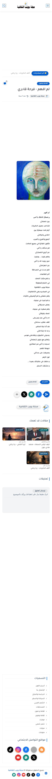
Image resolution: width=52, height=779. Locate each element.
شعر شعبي (40, 724)
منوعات (42, 733)
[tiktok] (10, 750)
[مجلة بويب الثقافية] (26, 6)
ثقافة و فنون (40, 711)
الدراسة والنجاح (39, 694)
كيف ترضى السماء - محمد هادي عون (39, 446)
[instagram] (18, 750)
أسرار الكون (40, 686)
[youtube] (18, 758)
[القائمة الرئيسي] (48, 6)
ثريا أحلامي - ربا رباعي (17, 445)
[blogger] (42, 750)
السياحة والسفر (38, 699)
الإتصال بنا (40, 690)
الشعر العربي (39, 703)
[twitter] (34, 758)
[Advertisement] (26, 42)
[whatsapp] (26, 758)
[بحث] (4, 6)
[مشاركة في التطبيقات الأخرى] (17, 394)
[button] (39, 394)
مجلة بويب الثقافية (38, 96)
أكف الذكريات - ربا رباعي (20, 73)
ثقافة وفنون (43, 83)
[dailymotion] (34, 750)
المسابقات (40, 707)
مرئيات (42, 728)
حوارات (42, 720)
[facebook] (26, 750)
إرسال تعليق (40, 491)
